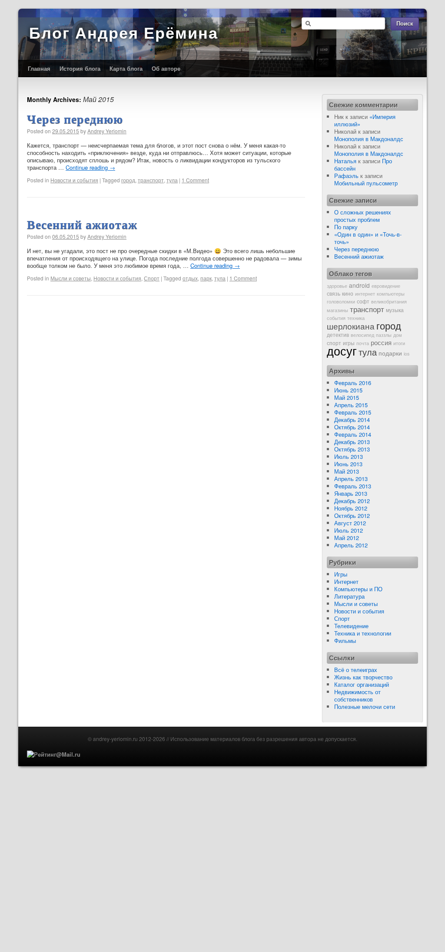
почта (362, 343)
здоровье (337, 286)
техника (356, 318)
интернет (365, 293)
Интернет (346, 581)
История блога (80, 68)
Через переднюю (75, 119)
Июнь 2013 (348, 464)
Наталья (345, 161)
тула (172, 180)
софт (363, 301)
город (128, 180)
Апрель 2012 (351, 545)
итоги (399, 343)
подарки (390, 353)
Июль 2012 (348, 530)
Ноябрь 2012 (350, 508)
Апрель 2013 (351, 478)
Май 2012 (346, 538)
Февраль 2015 (352, 412)
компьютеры (391, 293)
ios (406, 353)
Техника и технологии (362, 633)
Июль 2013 (348, 456)
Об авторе (166, 68)
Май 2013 (346, 471)
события (336, 318)
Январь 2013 (350, 493)
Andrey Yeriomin (106, 131)
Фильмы (345, 640)
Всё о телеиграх (355, 669)
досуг (342, 350)
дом (397, 335)
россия (381, 342)
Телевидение (351, 626)
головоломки (341, 301)
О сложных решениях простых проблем (362, 216)
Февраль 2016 (352, 383)
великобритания (389, 301)
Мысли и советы (70, 278)
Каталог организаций (361, 684)
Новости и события (74, 180)
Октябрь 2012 (352, 515)
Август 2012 (350, 523)
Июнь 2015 (348, 390)
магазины (337, 310)
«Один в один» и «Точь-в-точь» (368, 238)
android (359, 285)
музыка (395, 309)
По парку (346, 227)
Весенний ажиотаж (82, 224)
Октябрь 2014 (352, 427)
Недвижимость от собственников (357, 695)
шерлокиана (351, 326)
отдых (190, 278)
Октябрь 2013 (352, 449)
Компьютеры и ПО (358, 589)
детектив (338, 334)
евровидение (386, 286)
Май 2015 (346, 397)
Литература (349, 596)
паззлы (384, 335)
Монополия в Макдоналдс (368, 139)
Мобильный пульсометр (366, 183)
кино (347, 293)
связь (333, 293)
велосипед (362, 335)
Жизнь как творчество (363, 677)
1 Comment (195, 180)
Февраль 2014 (352, 434)
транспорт (151, 180)
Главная (39, 68)
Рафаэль (346, 175)
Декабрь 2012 (352, 501)
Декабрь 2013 (352, 442)
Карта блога (126, 68)
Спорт (151, 278)
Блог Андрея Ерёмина (123, 33)
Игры (340, 574)
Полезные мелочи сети (364, 706)
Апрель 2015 (351, 405)
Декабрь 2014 (352, 419)
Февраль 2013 (352, 486)
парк (206, 278)
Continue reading (90, 167)
